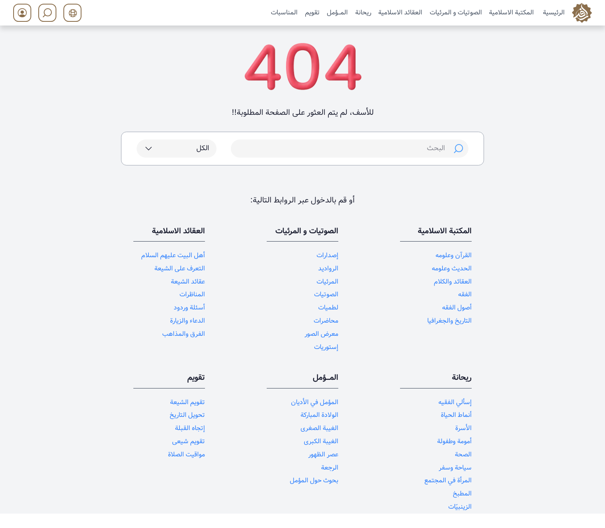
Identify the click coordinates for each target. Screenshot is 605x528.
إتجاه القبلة (190, 428)
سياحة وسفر (455, 468)
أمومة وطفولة (454, 441)
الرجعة (329, 468)
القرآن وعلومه (453, 255)
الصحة (463, 454)
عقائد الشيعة (188, 282)
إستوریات (326, 347)
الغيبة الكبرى (321, 441)
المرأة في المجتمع (448, 480)
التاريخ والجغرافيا (449, 321)
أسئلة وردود (189, 307)
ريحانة (363, 12)
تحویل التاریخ (187, 415)
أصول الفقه (457, 307)
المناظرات (192, 294)
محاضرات (326, 321)
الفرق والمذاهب (183, 334)
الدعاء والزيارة (187, 321)
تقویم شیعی (188, 441)
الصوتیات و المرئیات (456, 12)
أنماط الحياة (456, 415)
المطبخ (462, 493)
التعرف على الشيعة (179, 268)
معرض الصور (321, 334)
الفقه (465, 294)
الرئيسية (554, 12)
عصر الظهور (323, 454)
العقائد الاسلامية (400, 12)
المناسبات (284, 12)
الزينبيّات (460, 507)
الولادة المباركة (319, 415)
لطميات (328, 307)
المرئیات (327, 282)
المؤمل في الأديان (314, 402)
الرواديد (328, 268)
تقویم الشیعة (187, 402)
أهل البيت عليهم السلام (173, 255)
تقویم (312, 12)
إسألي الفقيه (455, 402)
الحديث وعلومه (452, 268)
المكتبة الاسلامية (511, 12)
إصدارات (327, 255)
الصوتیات (326, 294)
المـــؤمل (337, 12)
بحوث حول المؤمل (314, 480)
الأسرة (463, 428)
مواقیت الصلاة (186, 454)
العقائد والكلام (453, 282)
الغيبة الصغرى (319, 428)
